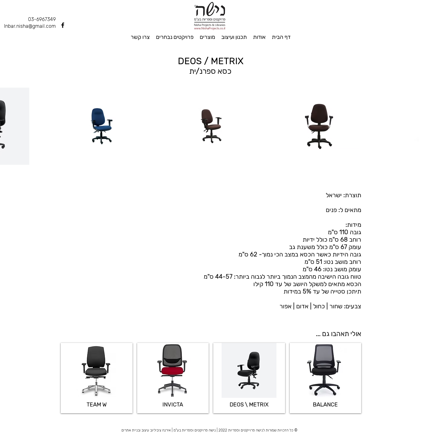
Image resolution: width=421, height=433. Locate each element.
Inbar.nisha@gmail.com (30, 26)
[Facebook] (62, 25)
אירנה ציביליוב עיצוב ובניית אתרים (146, 430)
